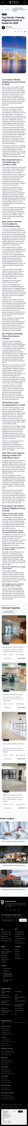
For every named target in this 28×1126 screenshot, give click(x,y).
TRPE (10, 462)
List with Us (17, 954)
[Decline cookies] (24, 1111)
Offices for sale (5, 1064)
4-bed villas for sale (6, 1082)
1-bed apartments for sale (7, 1051)
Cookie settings (9, 1122)
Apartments (21, 616)
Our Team (3, 962)
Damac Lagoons (19, 1008)
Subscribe (23, 920)
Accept (20, 1111)
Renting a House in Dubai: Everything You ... (14, 889)
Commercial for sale (6, 940)
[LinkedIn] (14, 909)
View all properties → (9, 612)
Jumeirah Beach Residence (5, 1001)
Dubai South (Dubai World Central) (19, 1005)
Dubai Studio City (19, 1010)
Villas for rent (18, 936)
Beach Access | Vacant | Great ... (13, 647)
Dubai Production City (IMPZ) (20, 998)
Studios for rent (5, 1043)
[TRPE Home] (14, 2)
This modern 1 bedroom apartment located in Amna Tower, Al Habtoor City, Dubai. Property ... (13, 698)
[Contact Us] (25, 2)
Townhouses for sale (6, 938)
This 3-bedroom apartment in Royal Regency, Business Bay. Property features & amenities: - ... (14, 750)
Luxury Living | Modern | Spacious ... (13, 745)
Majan (16, 995)
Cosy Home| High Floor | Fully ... (13, 694)
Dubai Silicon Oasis (5, 997)
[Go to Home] (2, 9)
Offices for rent (18, 940)
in (15, 31)
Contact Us (17, 951)
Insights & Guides (5, 959)
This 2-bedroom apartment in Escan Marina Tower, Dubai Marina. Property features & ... (12, 799)
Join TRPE (17, 956)
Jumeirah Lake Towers (20, 1001)
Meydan (3, 1014)
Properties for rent (19, 932)
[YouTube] (18, 909)
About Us (17, 949)
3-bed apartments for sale (7, 1073)
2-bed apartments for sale (7, 1099)
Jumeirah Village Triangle (5, 992)
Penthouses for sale (6, 1071)
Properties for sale (5, 932)
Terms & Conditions (14, 1107)
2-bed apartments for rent (7, 1034)
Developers (4, 955)
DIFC (16, 1014)
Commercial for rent (20, 943)
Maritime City (4, 1008)
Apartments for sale (6, 934)
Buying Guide (18, 958)
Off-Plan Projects (5, 949)
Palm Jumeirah (5, 995)
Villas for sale (4, 936)
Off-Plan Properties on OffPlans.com (6, 952)
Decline (14, 1111)
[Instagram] (10, 909)
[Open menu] (2, 2)
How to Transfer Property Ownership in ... (14, 841)
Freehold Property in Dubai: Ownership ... (14, 865)
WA (25, 31)
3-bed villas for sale (6, 1030)
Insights (8, 9)
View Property (7, 658)
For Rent (6, 643)
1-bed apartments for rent (7, 1041)
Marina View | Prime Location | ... (13, 795)
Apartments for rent (19, 934)
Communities (4, 957)
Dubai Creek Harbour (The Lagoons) (6, 1011)
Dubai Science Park (6, 1004)
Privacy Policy (4, 1107)
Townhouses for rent (20, 938)
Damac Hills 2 (18, 991)
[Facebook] (6, 909)
